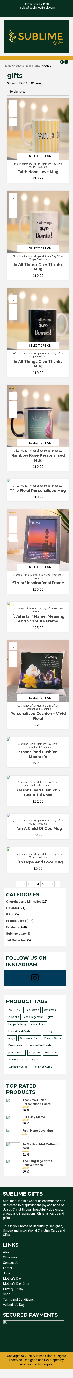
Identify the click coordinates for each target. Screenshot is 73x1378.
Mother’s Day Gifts (52, 164)
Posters (56, 575)
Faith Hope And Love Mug (38, 862)
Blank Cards (32, 1009)
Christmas (50, 1009)
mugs (11, 1038)
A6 (18, 1009)
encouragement (33, 1017)
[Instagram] (35, 978)
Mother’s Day (12, 1278)
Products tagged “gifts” (27, 65)
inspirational (38, 1024)
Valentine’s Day (14, 1305)
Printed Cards (16, 921)
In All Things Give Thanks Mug (38, 266)
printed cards (16, 1052)
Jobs (6, 1273)
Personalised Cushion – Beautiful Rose (38, 792)
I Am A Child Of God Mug (38, 828)
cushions (13, 1017)
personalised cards (40, 1045)
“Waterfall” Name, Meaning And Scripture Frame (38, 618)
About (7, 1252)
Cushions (22, 705)
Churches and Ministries (23, 901)
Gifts (15, 164)
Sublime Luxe (16, 933)
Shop (6, 1294)
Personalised (16, 1045)
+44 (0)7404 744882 (37, 3)
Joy (37, 1031)
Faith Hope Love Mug (38, 172)
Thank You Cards (42, 1066)
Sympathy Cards (17, 1066)
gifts (50, 1017)
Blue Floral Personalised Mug (38, 490)
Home (7, 65)
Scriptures (51, 1052)
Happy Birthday (17, 1024)
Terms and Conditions (18, 1299)
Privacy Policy (13, 1289)
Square (36, 1059)
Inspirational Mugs (29, 164)
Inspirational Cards (19, 1031)
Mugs (32, 167)
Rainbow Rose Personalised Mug (38, 457)
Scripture (34, 1052)
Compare (13, 122)
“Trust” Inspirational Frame (38, 583)
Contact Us (10, 1263)
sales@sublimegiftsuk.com (37, 7)
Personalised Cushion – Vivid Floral (38, 716)
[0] (58, 63)
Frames (17, 575)
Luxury (48, 1031)
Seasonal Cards (17, 1059)
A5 (10, 1009)
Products (42, 167)
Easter (7, 1268)
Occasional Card (29, 1038)
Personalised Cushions (38, 709)
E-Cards (12, 908)
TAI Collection (16, 940)
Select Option (40, 156)
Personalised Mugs (39, 450)
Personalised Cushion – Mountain (38, 754)
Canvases (17, 608)
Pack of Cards (52, 1038)
